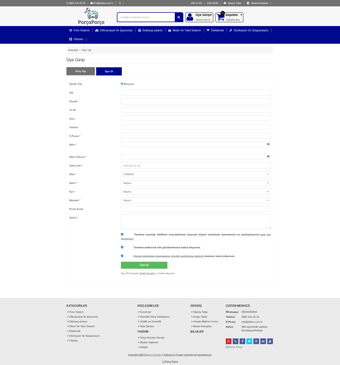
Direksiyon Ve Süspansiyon (250, 30)
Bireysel (129, 84)
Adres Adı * (76, 165)
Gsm (72, 118)
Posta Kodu (76, 209)
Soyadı (73, 101)
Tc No (72, 110)
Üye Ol (144, 265)
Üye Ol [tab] (109, 71)
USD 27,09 (196, 3)
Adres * (73, 217)
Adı (71, 92)
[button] (119, 3)
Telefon (73, 127)
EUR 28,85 (212, 3)
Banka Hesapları (259, 3)
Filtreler (78, 39)
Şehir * (73, 183)
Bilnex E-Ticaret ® (153, 354)
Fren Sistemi (81, 30)
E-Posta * (74, 136)
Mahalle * (74, 200)
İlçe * (72, 191)
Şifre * (72, 144)
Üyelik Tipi (75, 84)
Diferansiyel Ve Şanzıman (116, 30)
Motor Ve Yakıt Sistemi (186, 30)
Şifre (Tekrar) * (77, 156)
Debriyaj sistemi (152, 30)
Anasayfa (73, 50)
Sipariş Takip (234, 3)
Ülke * (72, 174)
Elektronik (217, 30)
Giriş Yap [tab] (80, 71)
